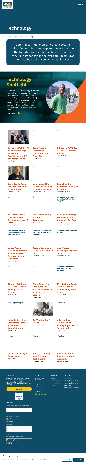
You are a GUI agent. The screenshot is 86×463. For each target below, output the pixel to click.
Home (8, 37)
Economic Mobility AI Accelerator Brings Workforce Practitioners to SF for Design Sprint (18, 153)
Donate (19, 389)
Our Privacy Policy (12, 440)
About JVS (53, 385)
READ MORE (11, 113)
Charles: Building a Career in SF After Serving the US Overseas (17, 288)
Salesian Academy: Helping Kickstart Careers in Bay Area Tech (66, 218)
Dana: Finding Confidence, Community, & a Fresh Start (40, 152)
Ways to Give (67, 385)
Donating (10, 421)
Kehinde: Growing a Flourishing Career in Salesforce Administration (18, 324)
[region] (43, 458)
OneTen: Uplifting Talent (41, 321)
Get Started (54, 378)
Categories (18, 37)
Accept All (78, 459)
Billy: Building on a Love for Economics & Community (17, 187)
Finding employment (13, 416)
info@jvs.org (38, 384)
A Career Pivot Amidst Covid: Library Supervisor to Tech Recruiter (67, 324)
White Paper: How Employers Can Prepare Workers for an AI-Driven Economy (43, 289)
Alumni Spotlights (68, 382)
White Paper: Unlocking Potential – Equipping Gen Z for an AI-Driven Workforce (17, 253)
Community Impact (56, 382)
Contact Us (67, 389)
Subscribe (9, 443)
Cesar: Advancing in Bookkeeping (17, 354)
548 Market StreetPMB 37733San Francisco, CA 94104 (41, 380)
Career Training (55, 380)
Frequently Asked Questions (71, 380)
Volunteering (11, 419)
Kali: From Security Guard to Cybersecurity (42, 217)
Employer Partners (56, 383)
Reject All (67, 459)
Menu (80, 5)
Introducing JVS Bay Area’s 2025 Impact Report (67, 151)
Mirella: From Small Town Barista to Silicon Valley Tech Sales (67, 288)
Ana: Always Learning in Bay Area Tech (67, 251)
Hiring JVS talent (12, 418)
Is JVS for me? (68, 378)
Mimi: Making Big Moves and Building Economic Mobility (42, 187)
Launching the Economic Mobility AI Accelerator (67, 187)
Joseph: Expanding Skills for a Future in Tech (43, 251)
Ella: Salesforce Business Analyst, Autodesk (66, 356)
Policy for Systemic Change (71, 383)
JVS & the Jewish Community (72, 387)
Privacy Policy (44, 459)
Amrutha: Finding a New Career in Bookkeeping (42, 356)
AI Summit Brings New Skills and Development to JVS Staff (18, 218)
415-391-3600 (38, 387)
